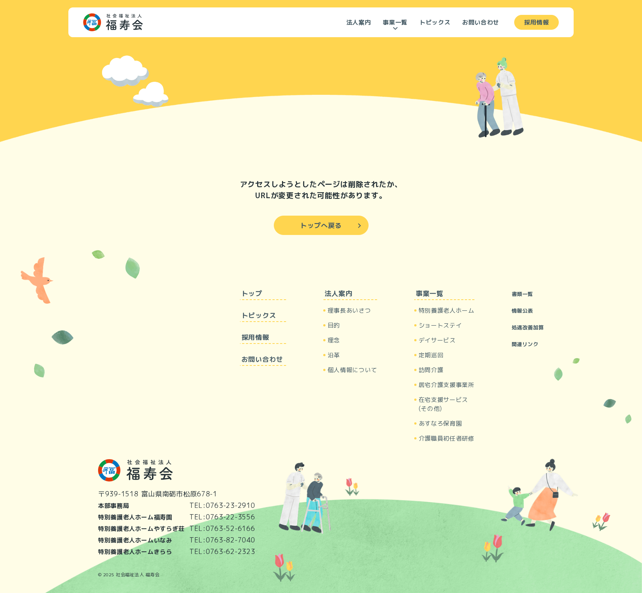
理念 (334, 340)
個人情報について (352, 370)
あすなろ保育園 (440, 423)
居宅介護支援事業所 (446, 385)
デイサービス (437, 340)
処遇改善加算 (528, 327)
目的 (334, 325)
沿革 (334, 355)
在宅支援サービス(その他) (443, 404)
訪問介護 (431, 370)
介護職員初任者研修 (446, 438)
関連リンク (525, 344)
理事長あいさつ (349, 310)
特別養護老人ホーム (446, 310)
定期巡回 (431, 355)
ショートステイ (440, 325)
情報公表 (522, 310)
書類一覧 (522, 293)
